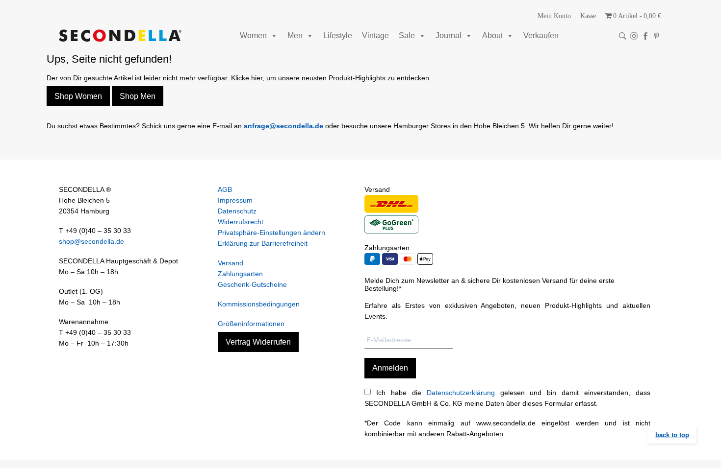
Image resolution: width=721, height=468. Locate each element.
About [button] (492, 35)
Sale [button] (407, 35)
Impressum (235, 200)
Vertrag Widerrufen (258, 342)
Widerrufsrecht (240, 222)
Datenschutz (237, 211)
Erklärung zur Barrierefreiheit (263, 243)
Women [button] (253, 35)
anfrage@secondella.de (283, 126)
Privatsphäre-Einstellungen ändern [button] (271, 232)
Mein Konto (554, 16)
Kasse (588, 16)
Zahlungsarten (240, 274)
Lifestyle (337, 35)
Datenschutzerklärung (461, 393)
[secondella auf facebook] (645, 36)
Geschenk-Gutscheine (252, 284)
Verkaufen (541, 35)
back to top (672, 435)
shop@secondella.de (91, 241)
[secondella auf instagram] (634, 36)
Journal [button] (449, 35)
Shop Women (78, 96)
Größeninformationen (251, 324)
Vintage (375, 35)
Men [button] (295, 35)
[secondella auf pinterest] (656, 36)
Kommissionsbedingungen (259, 304)
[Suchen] (622, 36)
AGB (225, 189)
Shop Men (137, 96)
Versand (230, 263)
